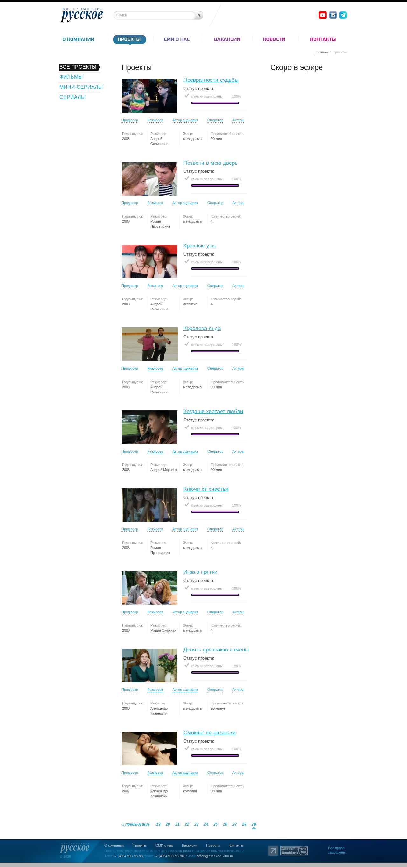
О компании (114, 845)
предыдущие (137, 824)
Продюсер (129, 120)
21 (177, 824)
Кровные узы (199, 246)
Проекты (140, 845)
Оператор (215, 120)
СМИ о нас (164, 845)
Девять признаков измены (216, 650)
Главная (321, 52)
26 (225, 824)
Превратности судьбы (210, 80)
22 (187, 824)
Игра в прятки (200, 572)
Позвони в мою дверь (210, 163)
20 (168, 824)
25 (215, 824)
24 (206, 824)
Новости (213, 845)
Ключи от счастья (205, 489)
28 (244, 824)
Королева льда (202, 328)
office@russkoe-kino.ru (215, 856)
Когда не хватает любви (213, 411)
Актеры (238, 120)
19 (158, 824)
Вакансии (189, 845)
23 (196, 824)
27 (234, 824)
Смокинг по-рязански (209, 733)
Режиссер (155, 120)
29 (254, 824)
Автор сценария (185, 120)
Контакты (236, 845)
